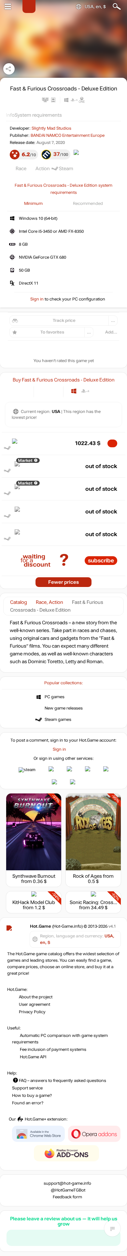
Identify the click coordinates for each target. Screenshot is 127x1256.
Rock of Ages (87, 876)
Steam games (58, 719)
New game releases (64, 708)
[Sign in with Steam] (27, 769)
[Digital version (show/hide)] (43, 391)
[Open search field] (116, 6)
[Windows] (74, 391)
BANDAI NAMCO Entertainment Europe (68, 135)
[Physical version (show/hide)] (54, 391)
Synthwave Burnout (33, 876)
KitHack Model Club (33, 902)
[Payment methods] (23, 391)
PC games (54, 697)
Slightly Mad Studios (51, 128)
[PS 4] (85, 391)
